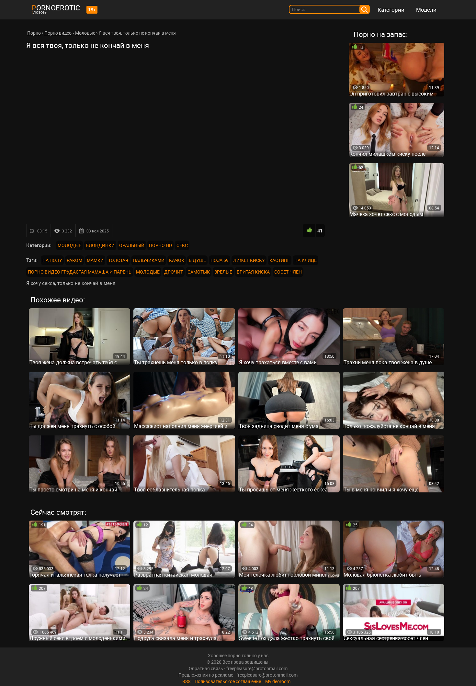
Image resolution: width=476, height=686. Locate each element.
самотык (198, 272)
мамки (95, 260)
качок (176, 260)
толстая (118, 260)
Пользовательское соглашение (228, 681)
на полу (52, 260)
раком (74, 260)
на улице (305, 260)
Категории (391, 9)
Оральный (131, 245)
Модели (426, 9)
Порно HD (160, 245)
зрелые (223, 272)
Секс (182, 245)
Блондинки (100, 245)
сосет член (288, 272)
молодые (148, 272)
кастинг (279, 260)
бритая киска (253, 272)
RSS (186, 681)
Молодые (69, 245)
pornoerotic (56, 7)
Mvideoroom (277, 681)
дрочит (173, 272)
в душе (197, 260)
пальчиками (148, 260)
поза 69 (219, 260)
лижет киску (249, 260)
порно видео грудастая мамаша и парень (79, 272)
